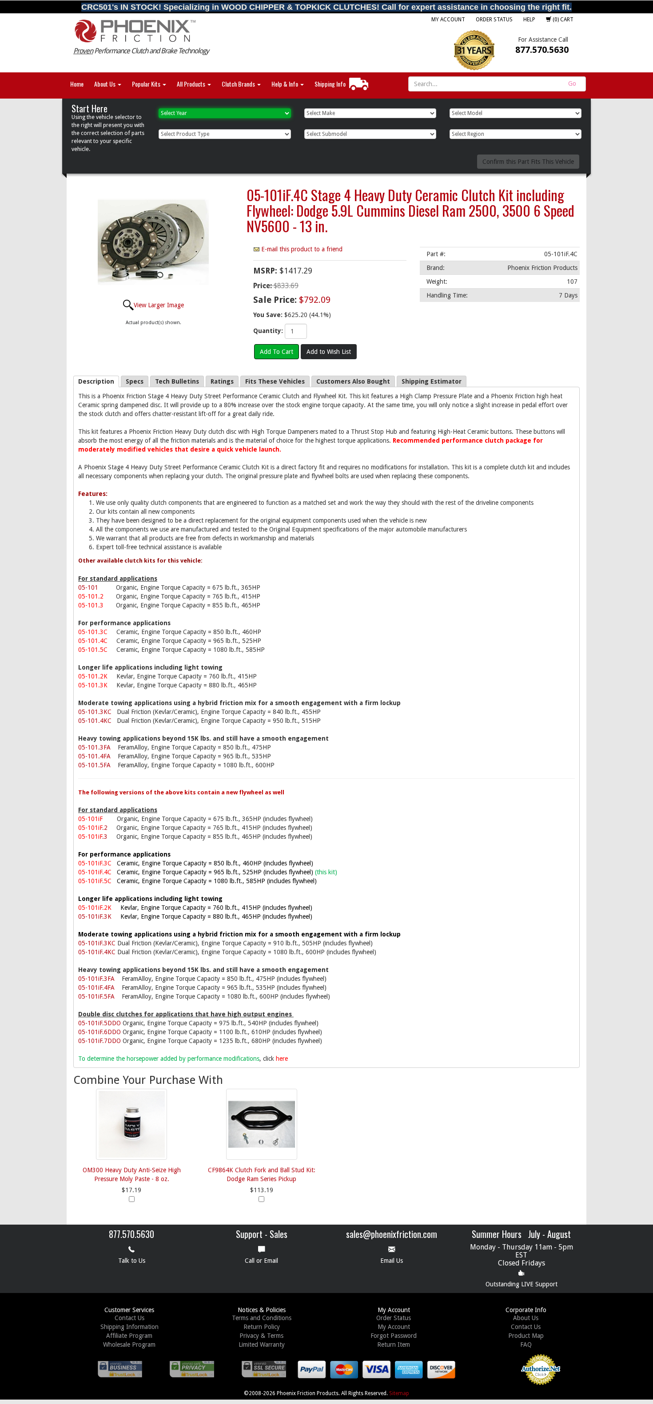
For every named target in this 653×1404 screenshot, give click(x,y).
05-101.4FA (94, 756)
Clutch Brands (239, 83)
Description (96, 381)
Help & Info (285, 83)
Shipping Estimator (432, 381)
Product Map (526, 1335)
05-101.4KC (94, 720)
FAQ (526, 1344)
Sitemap (399, 1393)
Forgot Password (393, 1335)
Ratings (222, 381)
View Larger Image (159, 305)
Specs (134, 381)
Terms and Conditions (261, 1317)
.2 (93, 827)
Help (529, 19)
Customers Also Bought (353, 381)
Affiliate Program (129, 1335)
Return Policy (261, 1326)
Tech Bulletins (177, 381)
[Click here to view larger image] (153, 242)
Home (77, 83)
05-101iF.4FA (96, 987)
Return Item (393, 1344)
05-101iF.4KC (96, 952)
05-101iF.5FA (96, 996)
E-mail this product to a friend (301, 249)
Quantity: (268, 330)
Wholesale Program (129, 1344)
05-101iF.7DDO (99, 1040)
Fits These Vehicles (275, 381)
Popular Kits (147, 83)
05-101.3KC (94, 711)
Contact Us (129, 1317)
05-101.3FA (94, 747)
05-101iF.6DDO (99, 1031)
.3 (93, 836)
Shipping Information (129, 1326)
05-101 (88, 587)
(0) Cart (562, 19)
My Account (448, 19)
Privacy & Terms (261, 1335)
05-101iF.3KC (96, 943)
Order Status (494, 19)
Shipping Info (330, 83)
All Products (192, 83)
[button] (489, 1377)
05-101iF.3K (94, 916)
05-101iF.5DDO (99, 1023)
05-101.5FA (94, 765)
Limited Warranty (262, 1344)
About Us (105, 83)
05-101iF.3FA (96, 978)
